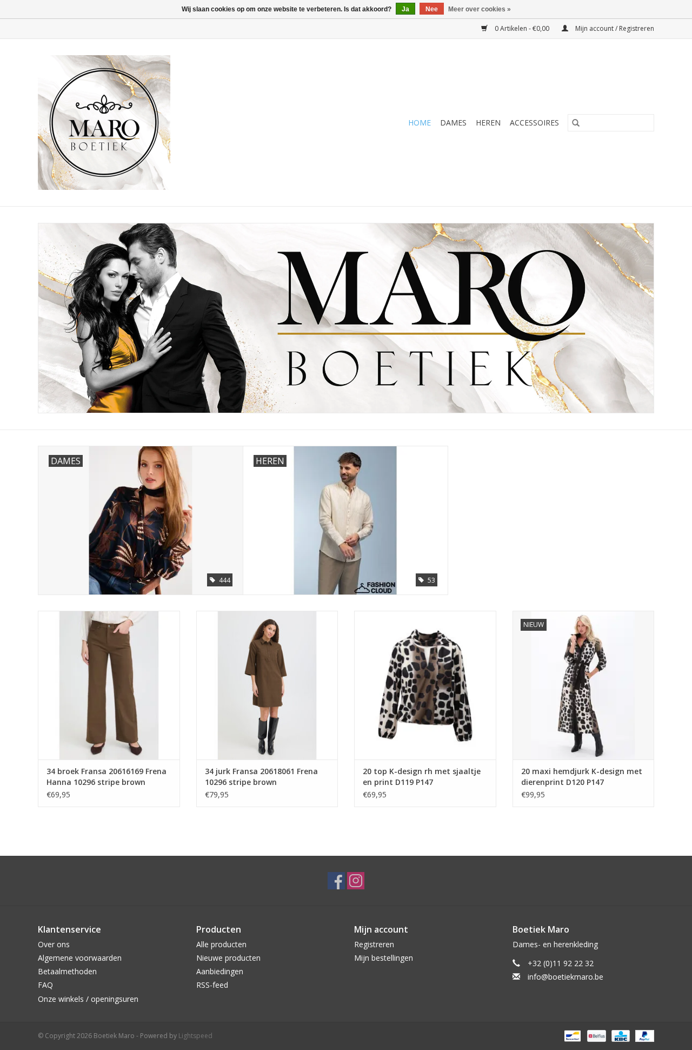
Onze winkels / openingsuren (88, 999)
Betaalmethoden (67, 971)
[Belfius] (595, 1035)
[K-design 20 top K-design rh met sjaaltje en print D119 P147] (425, 685)
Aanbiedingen (219, 971)
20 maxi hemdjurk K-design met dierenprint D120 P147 (581, 776)
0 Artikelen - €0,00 (522, 28)
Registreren (374, 944)
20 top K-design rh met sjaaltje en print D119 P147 (422, 776)
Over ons (54, 944)
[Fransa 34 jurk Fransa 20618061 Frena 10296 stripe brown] (267, 685)
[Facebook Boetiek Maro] (336, 880)
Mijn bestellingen (383, 958)
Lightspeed (195, 1035)
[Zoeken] (576, 122)
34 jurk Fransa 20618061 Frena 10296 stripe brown (261, 776)
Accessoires (534, 122)
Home (419, 122)
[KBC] (619, 1035)
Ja (405, 9)
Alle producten (221, 944)
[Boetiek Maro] (145, 122)
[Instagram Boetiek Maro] (355, 880)
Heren (488, 122)
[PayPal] (642, 1035)
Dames (453, 122)
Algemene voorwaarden (80, 958)
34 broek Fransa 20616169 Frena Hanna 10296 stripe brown (106, 776)
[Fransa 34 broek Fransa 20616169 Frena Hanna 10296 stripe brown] (109, 685)
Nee (431, 9)
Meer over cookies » (479, 9)
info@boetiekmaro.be (565, 977)
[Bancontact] (571, 1035)
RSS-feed (212, 985)
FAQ (45, 985)
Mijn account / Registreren (614, 28)
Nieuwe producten (228, 958)
